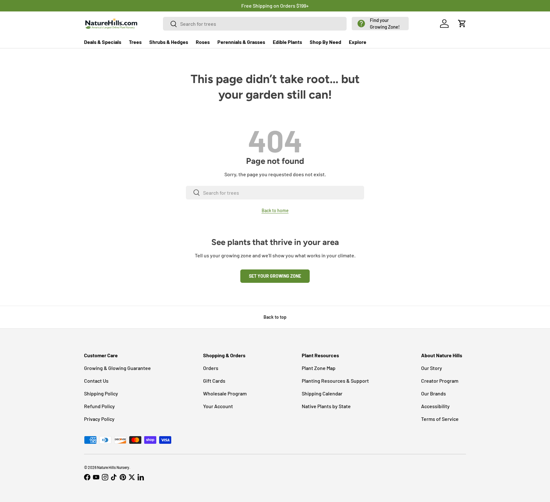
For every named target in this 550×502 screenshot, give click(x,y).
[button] (380, 23)
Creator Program (439, 381)
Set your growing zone (275, 276)
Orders (210, 368)
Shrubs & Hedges (168, 42)
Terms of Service (440, 419)
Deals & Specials (102, 42)
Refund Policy (99, 406)
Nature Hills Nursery (113, 467)
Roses (203, 42)
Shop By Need (325, 42)
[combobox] (255, 24)
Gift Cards (214, 381)
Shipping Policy (101, 393)
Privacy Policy (99, 419)
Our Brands (433, 393)
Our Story (431, 368)
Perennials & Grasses (241, 42)
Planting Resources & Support (335, 381)
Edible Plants (287, 42)
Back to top (275, 317)
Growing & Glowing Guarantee (117, 368)
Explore (357, 42)
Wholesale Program (225, 393)
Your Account (218, 406)
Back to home (275, 210)
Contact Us (96, 381)
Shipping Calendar (322, 393)
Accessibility (435, 406)
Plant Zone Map (318, 368)
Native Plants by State (326, 406)
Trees (135, 42)
